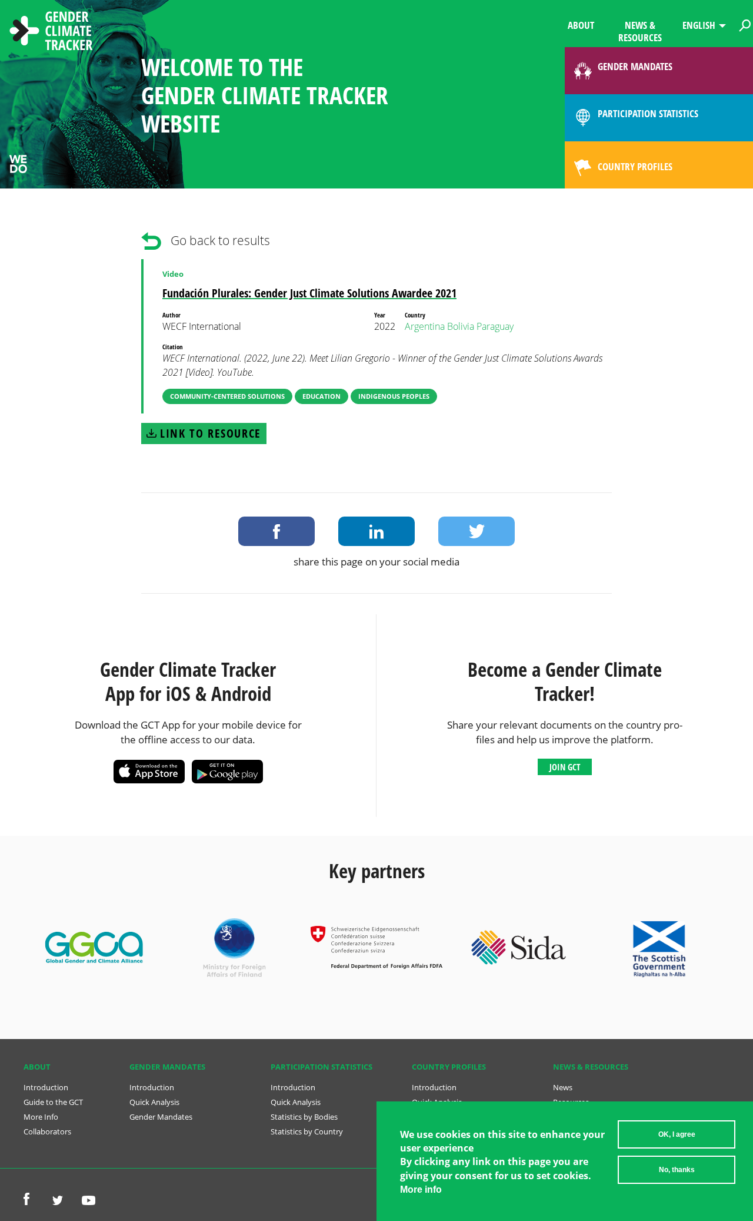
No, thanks (677, 1170)
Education (321, 396)
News (562, 1087)
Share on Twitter (476, 531)
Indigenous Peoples (393, 396)
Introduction (46, 1087)
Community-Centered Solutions (227, 396)
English (698, 25)
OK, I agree (676, 1134)
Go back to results (220, 240)
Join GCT (564, 767)
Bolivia (460, 326)
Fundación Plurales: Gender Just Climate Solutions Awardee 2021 (309, 293)
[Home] (51, 32)
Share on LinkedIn (376, 531)
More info (421, 1190)
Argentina (425, 326)
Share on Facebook (276, 531)
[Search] (745, 23)
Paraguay (495, 326)
